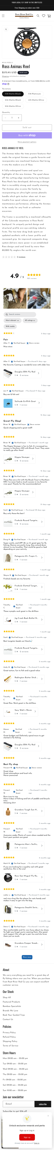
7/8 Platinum (36, 94)
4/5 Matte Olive (37, 101)
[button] (3, 15)
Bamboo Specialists (12, 1006)
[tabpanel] (27, 637)
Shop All (7, 998)
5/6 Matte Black (14, 101)
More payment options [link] (27, 142)
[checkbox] (10, 326)
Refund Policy (9, 1037)
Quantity (6, 112)
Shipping (5, 76)
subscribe (43, 1104)
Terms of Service (10, 1046)
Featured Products (11, 1002)
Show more (27, 957)
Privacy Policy (9, 1033)
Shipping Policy (10, 1041)
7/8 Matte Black (14, 94)
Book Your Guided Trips (14, 1015)
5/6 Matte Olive (14, 107)
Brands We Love (10, 1011)
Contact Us (8, 1019)
